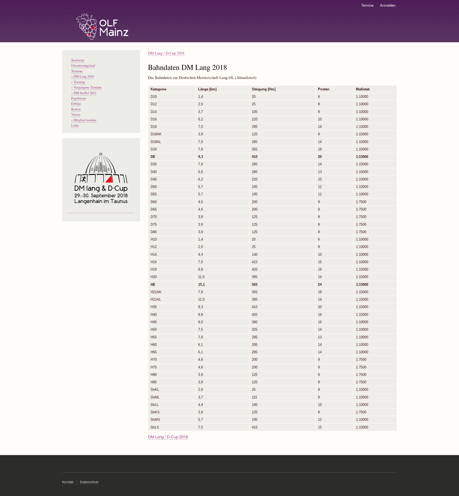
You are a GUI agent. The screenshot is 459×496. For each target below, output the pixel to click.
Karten (75, 109)
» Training (78, 82)
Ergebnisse (78, 98)
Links (75, 125)
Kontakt (67, 482)
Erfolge (76, 103)
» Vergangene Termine (86, 87)
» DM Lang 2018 (82, 76)
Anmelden (388, 5)
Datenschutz (89, 482)
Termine (367, 5)
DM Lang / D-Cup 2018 (166, 53)
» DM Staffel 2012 (83, 93)
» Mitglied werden (83, 120)
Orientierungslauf (83, 65)
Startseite (77, 60)
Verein (75, 114)
